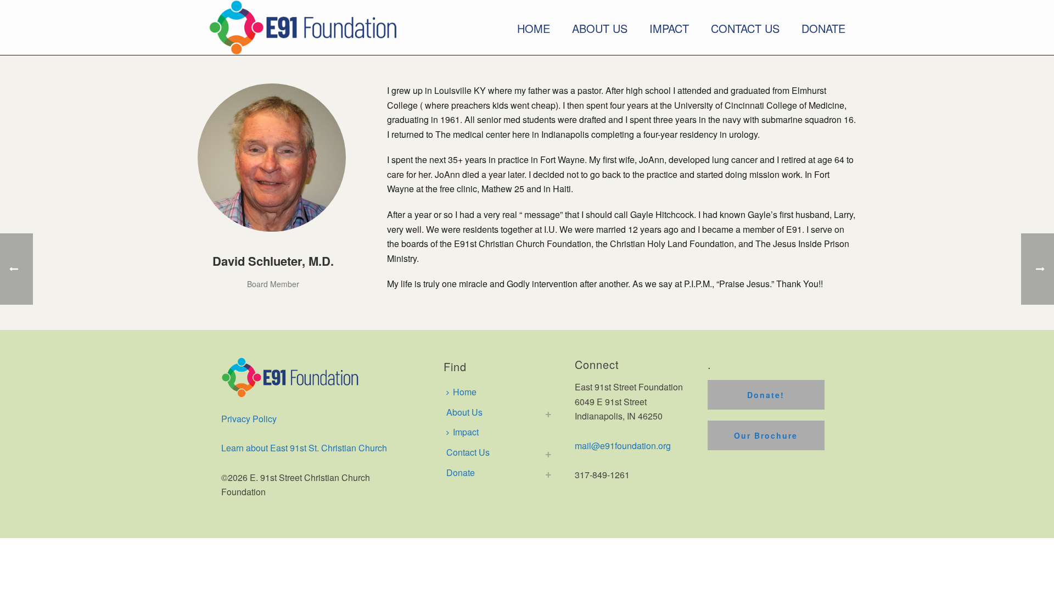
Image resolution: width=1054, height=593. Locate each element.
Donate (823, 28)
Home (533, 28)
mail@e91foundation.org (623, 445)
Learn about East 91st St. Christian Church (304, 447)
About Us (599, 28)
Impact (669, 28)
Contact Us (745, 28)
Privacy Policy (249, 418)
